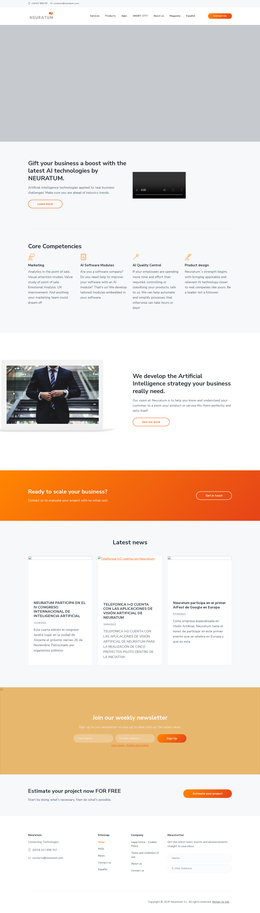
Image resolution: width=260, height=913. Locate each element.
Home (101, 842)
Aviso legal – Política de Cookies (130, 745)
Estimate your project (208, 794)
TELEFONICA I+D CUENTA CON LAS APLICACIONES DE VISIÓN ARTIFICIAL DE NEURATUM (128, 611)
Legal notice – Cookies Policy (144, 844)
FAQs (101, 848)
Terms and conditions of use (145, 855)
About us (136, 863)
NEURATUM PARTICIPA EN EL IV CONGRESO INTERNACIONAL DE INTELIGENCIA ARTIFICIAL (60, 609)
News (101, 855)
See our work (151, 422)
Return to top (220, 902)
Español (102, 869)
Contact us (104, 862)
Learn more (45, 204)
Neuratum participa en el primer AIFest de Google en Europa (199, 605)
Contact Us (219, 16)
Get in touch (214, 496)
